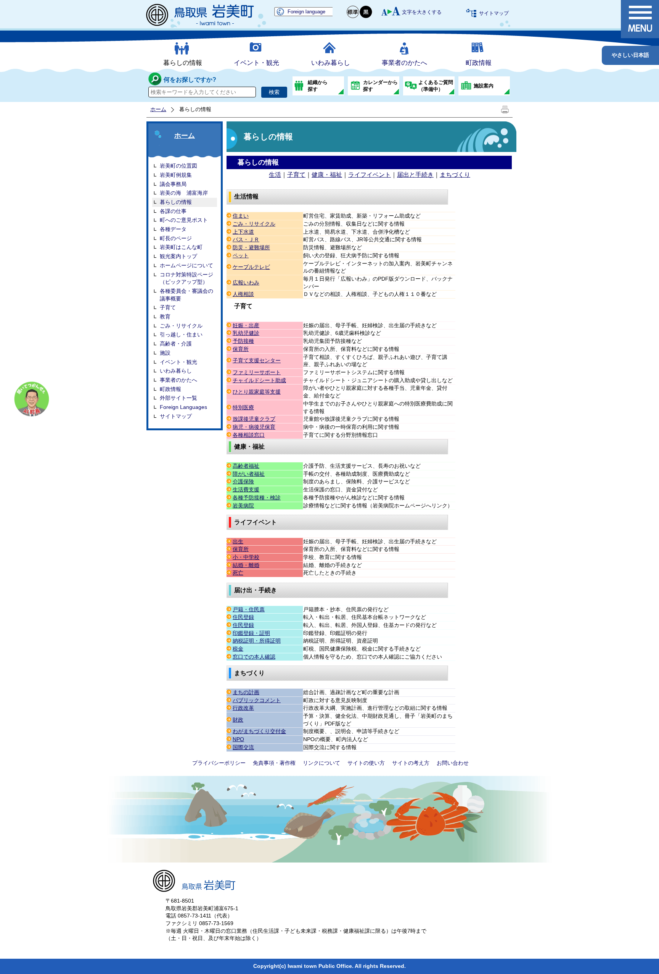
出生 (238, 541)
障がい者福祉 (249, 474)
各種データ (173, 229)
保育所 (241, 349)
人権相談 (243, 294)
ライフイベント (369, 174)
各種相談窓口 (249, 435)
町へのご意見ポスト (184, 220)
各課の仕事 (173, 211)
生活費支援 (246, 489)
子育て (168, 307)
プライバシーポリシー (219, 763)
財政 (238, 720)
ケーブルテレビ (251, 267)
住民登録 (243, 617)
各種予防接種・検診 (257, 497)
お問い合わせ (453, 763)
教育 (165, 316)
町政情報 (479, 62)
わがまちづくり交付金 (259, 731)
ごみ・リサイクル (181, 326)
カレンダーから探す (380, 85)
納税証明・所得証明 (257, 641)
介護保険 (243, 481)
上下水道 (243, 232)
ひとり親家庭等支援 (257, 392)
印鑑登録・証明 (251, 633)
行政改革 (243, 708)
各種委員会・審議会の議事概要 (186, 295)
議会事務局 (173, 184)
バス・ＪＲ (246, 239)
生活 (275, 174)
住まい (241, 216)
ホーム (158, 109)
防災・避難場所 (251, 247)
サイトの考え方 (410, 763)
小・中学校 (246, 557)
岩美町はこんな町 (181, 247)
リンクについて (321, 763)
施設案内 (483, 86)
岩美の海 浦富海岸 (184, 193)
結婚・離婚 (246, 565)
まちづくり (455, 174)
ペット (241, 255)
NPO (238, 739)
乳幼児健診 (246, 333)
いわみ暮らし (330, 62)
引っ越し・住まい (181, 334)
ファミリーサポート (257, 372)
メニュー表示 (640, 19)
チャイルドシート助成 (259, 380)
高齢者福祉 (246, 466)
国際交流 (243, 747)
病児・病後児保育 (254, 427)
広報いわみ (246, 282)
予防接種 (243, 341)
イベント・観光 (256, 62)
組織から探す (318, 85)
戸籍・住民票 (249, 609)
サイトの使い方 (366, 763)
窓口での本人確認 (254, 657)
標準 (353, 12)
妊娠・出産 (246, 325)
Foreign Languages (183, 407)
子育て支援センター (257, 360)
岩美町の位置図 (178, 166)
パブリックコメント (257, 700)
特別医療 (243, 407)
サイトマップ (494, 13)
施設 (165, 353)
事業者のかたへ (404, 62)
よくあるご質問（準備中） (435, 85)
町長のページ (176, 238)
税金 (238, 649)
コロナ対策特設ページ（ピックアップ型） (186, 278)
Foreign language (306, 12)
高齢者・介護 (176, 344)
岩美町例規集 (176, 175)
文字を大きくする (422, 12)
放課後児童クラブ (254, 419)
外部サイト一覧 (178, 398)
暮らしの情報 (182, 62)
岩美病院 (243, 505)
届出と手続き (415, 174)
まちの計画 (246, 692)
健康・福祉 (327, 174)
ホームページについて (186, 265)
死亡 (238, 573)
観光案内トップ (178, 256)
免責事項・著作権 (274, 763)
